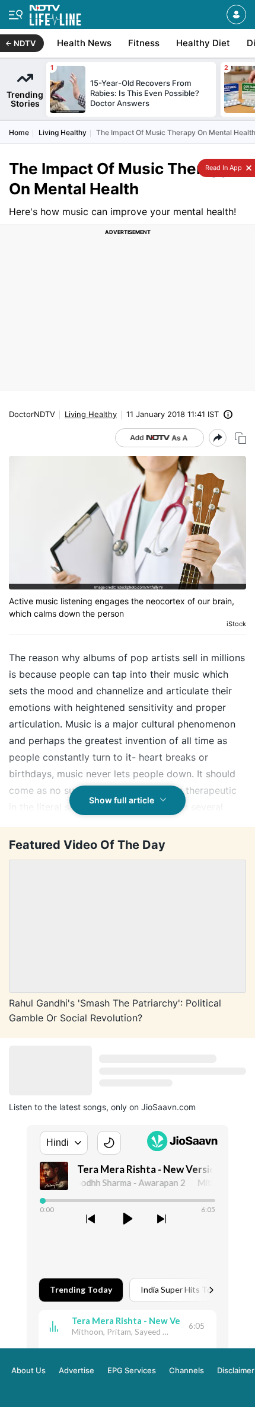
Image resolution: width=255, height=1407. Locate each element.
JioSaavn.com (168, 1107)
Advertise (76, 1370)
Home (19, 132)
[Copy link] (240, 438)
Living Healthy (63, 132)
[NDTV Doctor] (55, 12)
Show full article (121, 800)
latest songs (82, 1107)
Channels (186, 1370)
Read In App (222, 168)
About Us (28, 1370)
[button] (236, 14)
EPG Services (131, 1370)
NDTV (25, 43)
